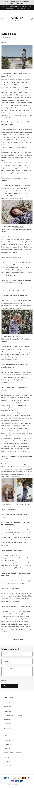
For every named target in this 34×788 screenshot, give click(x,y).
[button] (2, 19)
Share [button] (5, 42)
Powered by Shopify (20, 784)
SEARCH (7, 702)
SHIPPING (7, 711)
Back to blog (18, 639)
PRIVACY (7, 720)
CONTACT (7, 707)
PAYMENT (7, 724)
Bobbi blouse (19, 73)
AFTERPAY (7, 728)
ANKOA (14, 784)
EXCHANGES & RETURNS (13, 715)
